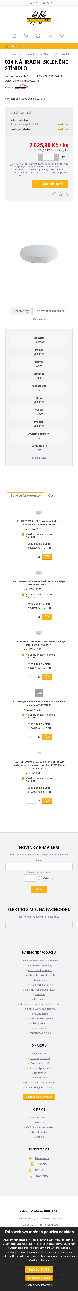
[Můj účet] (15, 35)
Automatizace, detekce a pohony (40, 960)
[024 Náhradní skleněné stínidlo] (39, 254)
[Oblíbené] (50, 35)
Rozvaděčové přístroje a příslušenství (40, 1004)
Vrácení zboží (40, 1077)
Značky (42, 1164)
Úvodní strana (12, 54)
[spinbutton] (48, 157)
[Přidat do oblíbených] (54, 194)
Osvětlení (45, 54)
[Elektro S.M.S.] (39, 17)
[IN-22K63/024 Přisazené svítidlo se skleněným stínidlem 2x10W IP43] (39, 692)
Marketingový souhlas (40, 1087)
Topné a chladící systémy (40, 1018)
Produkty (30, 54)
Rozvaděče (40, 999)
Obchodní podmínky (40, 1068)
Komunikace (40, 980)
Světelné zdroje (40, 1013)
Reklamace (40, 1073)
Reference (42, 1158)
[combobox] (33, 3)
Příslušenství (61, 54)
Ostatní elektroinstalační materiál (40, 989)
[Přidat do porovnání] (60, 194)
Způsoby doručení (40, 1058)
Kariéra (40, 1137)
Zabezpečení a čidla (40, 1033)
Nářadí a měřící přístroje (40, 984)
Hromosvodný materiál (40, 970)
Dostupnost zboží (40, 1063)
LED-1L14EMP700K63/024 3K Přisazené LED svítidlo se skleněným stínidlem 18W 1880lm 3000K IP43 (39, 765)
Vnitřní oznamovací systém (40, 1127)
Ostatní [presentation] (53, 495)
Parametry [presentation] (21, 311)
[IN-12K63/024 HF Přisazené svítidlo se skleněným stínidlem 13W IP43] (39, 512)
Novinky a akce (40, 1132)
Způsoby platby (40, 1053)
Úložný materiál (40, 1023)
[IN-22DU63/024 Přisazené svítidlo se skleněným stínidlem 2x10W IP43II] (39, 632)
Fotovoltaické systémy (40, 965)
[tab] (21, 311)
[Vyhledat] (26, 35)
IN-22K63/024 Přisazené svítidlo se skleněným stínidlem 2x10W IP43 (39, 703)
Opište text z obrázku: (39, 872)
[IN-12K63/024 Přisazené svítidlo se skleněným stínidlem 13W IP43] (39, 572)
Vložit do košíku (53, 184)
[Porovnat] (38, 35)
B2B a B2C (42, 1170)
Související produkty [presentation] (26, 495)
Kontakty (42, 1176)
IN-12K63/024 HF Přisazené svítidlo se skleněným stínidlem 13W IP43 (39, 523)
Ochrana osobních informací (40, 1082)
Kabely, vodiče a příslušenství (40, 975)
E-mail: (39, 860)
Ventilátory (40, 1028)
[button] (56, 157)
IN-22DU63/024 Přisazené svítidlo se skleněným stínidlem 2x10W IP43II (39, 643)
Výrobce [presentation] (39, 319)
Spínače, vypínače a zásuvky (40, 1008)
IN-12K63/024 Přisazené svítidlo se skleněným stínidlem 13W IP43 (39, 583)
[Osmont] (21, 87)
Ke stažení (40, 1122)
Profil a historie (40, 1117)
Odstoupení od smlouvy (39, 1096)
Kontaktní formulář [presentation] (50, 311)
